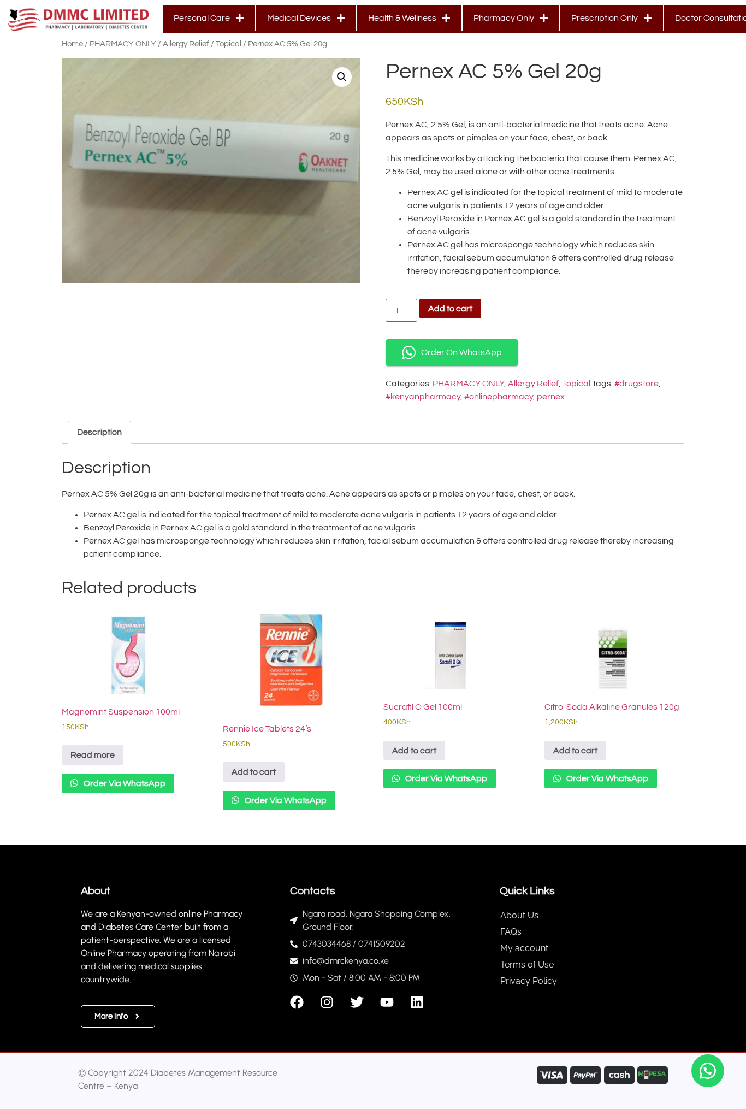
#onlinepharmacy (498, 396)
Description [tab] (99, 432)
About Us (519, 915)
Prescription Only (604, 18)
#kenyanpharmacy (423, 396)
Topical (228, 44)
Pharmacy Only (503, 18)
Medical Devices (299, 18)
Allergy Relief (186, 44)
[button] (342, 77)
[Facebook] (297, 1002)
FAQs (511, 932)
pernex (551, 396)
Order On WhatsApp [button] (461, 352)
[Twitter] (357, 1002)
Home (72, 44)
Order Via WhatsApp (123, 783)
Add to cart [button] (254, 772)
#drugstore (636, 383)
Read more (92, 755)
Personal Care (202, 18)
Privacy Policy (528, 981)
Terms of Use (527, 964)
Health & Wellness (402, 18)
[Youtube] (387, 1002)
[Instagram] (327, 1002)
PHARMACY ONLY (123, 44)
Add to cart (450, 308)
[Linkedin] (417, 1002)
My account (524, 948)
